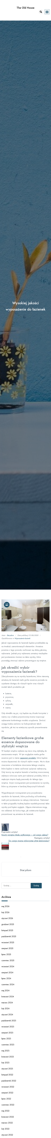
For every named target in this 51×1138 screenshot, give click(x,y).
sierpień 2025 (7, 948)
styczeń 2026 (7, 918)
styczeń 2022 (7, 1134)
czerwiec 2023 (7, 1044)
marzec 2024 (7, 1002)
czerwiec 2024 (7, 984)
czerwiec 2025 (7, 960)
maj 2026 (5, 906)
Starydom (10, 635)
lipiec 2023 (6, 1038)
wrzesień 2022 (7, 1086)
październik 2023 (8, 1020)
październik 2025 (8, 936)
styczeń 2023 (7, 1068)
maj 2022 (5, 1110)
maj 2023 (5, 1050)
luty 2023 (5, 1062)
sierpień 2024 (7, 972)
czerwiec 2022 (7, 1104)
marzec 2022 (7, 1122)
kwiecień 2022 (7, 1116)
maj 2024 (5, 990)
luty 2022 (5, 1128)
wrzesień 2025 (7, 942)
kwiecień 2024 (7, 996)
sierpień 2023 (7, 1032)
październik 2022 (8, 1080)
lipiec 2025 (6, 954)
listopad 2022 (7, 1074)
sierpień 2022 (7, 1092)
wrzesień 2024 (7, 966)
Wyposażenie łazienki (22, 638)
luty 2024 (5, 1008)
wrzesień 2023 (7, 1026)
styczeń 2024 (7, 1014)
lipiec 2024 (6, 978)
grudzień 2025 (7, 924)
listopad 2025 (7, 930)
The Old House (25, 8)
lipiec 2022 (6, 1098)
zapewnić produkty (28, 758)
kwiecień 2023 (7, 1056)
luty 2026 (5, 912)
